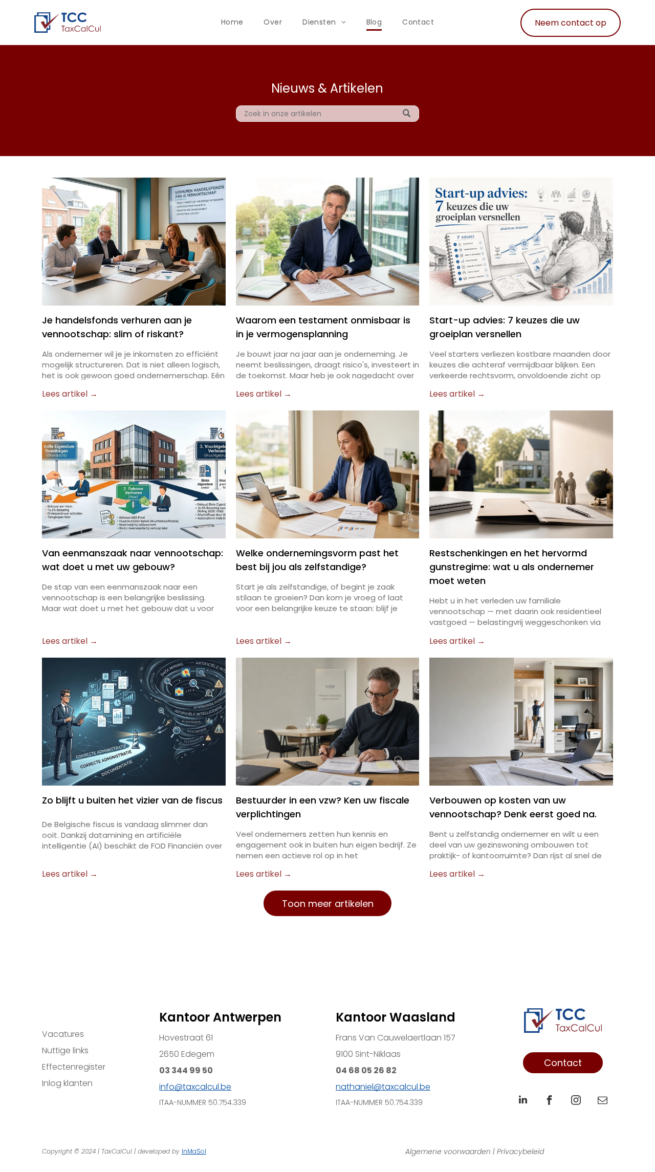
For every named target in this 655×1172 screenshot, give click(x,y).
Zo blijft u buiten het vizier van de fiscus (132, 800)
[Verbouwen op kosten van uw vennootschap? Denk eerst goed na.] (521, 722)
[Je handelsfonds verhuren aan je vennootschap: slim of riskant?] (134, 242)
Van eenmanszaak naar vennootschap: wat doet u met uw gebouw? (132, 560)
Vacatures (63, 1034)
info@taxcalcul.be (195, 1087)
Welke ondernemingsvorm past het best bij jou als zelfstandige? (317, 560)
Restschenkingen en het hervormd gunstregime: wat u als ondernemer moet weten (511, 567)
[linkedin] (523, 1101)
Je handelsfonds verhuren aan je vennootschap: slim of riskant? (117, 327)
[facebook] (549, 1101)
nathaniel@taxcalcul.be (383, 1087)
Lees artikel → (70, 394)
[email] (603, 1101)
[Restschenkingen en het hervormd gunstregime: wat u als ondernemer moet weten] (521, 474)
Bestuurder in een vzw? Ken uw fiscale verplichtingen (322, 807)
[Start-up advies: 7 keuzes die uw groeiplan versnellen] (521, 242)
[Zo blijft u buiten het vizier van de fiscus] (134, 722)
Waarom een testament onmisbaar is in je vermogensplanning (323, 327)
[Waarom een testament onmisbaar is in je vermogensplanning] (328, 242)
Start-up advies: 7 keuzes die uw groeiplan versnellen (504, 327)
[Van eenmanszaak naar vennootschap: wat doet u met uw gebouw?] (134, 474)
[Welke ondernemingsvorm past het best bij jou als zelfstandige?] (328, 474)
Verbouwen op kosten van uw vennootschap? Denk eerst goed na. (513, 807)
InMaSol (194, 1151)
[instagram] (576, 1101)
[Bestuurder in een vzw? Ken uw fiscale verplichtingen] (328, 722)
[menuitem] (232, 22)
